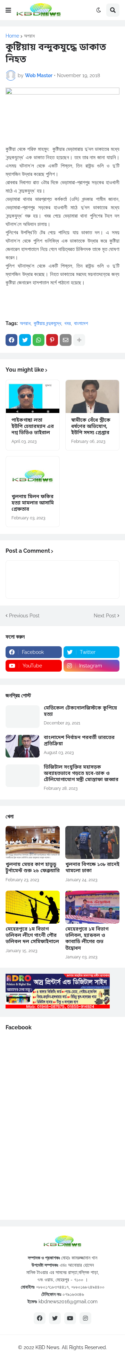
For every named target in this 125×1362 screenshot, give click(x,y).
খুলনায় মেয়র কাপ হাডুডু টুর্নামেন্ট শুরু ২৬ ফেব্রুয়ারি (33, 868)
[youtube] (70, 1318)
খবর (67, 323)
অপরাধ (29, 35)
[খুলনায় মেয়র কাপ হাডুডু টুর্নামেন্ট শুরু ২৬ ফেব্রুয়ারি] (33, 842)
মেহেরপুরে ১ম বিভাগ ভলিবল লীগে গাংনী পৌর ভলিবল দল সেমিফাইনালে (32, 935)
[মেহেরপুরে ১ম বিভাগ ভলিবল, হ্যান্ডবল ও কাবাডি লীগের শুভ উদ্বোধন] (92, 907)
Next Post (105, 615)
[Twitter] (25, 340)
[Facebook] (11, 340)
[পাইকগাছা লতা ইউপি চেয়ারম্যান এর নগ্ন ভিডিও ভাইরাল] (32, 396)
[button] (8, 10)
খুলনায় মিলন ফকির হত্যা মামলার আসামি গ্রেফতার (32, 503)
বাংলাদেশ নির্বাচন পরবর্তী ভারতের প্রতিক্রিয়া (79, 741)
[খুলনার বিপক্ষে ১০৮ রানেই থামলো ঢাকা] (92, 842)
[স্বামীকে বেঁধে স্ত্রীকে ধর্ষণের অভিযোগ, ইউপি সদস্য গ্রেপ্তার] (92, 396)
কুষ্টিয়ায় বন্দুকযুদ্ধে (47, 323)
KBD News (47, 1347)
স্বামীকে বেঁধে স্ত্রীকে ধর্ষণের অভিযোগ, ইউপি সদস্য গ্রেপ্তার (90, 426)
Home (12, 35)
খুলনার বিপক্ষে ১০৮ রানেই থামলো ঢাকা (92, 868)
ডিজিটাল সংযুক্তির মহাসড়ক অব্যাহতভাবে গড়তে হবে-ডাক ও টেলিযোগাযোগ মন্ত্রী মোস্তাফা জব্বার (81, 773)
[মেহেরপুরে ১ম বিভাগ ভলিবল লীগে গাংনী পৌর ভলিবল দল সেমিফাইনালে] (33, 907)
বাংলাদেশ (81, 323)
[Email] (66, 340)
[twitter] (55, 1318)
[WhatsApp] (38, 340)
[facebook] (39, 1318)
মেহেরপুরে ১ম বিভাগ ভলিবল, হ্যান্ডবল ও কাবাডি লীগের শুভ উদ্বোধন (86, 939)
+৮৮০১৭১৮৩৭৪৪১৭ (52, 1287)
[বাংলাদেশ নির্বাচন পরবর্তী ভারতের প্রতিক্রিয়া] (23, 746)
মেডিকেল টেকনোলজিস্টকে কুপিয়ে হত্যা (80, 711)
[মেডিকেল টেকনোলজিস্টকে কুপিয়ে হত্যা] (23, 716)
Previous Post (24, 615)
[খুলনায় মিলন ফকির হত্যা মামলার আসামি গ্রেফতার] (32, 472)
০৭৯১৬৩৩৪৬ (73, 1294)
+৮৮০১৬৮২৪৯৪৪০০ (88, 1287)
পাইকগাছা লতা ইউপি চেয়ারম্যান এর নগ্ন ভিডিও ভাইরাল (32, 426)
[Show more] (79, 340)
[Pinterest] (52, 340)
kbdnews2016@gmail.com (68, 1301)
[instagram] (85, 1318)
